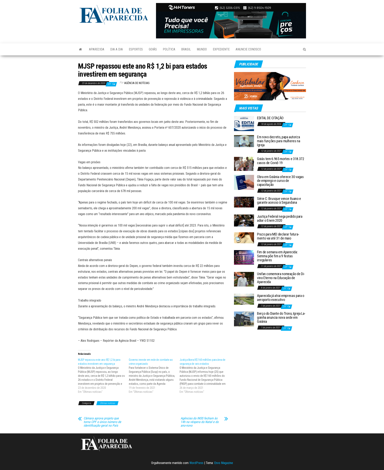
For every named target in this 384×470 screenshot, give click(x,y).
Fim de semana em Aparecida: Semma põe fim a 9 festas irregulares (277, 256)
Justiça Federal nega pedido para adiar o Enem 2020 (279, 218)
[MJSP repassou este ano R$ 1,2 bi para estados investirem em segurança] (103, 376)
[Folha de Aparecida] (80, 49)
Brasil (186, 49)
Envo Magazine (223, 463)
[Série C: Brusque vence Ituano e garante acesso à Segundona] (244, 202)
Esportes (136, 49)
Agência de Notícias (137, 83)
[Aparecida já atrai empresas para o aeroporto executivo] (244, 299)
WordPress (196, 463)
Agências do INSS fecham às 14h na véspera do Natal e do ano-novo (200, 422)
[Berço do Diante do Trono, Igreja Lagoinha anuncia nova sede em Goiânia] (244, 319)
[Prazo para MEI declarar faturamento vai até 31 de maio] (244, 238)
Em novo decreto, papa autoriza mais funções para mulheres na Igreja (278, 141)
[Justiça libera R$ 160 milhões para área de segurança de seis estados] (205, 376)
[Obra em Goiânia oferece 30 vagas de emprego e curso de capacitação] (244, 182)
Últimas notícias (107, 403)
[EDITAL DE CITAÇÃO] (244, 123)
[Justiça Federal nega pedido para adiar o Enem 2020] (244, 220)
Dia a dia (116, 49)
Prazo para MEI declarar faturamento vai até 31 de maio (278, 236)
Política (169, 49)
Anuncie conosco (248, 49)
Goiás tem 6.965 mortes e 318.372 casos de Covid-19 (280, 161)
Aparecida (96, 49)
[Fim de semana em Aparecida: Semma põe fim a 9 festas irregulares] (244, 257)
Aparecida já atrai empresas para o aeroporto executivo (280, 298)
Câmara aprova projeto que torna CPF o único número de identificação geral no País (102, 422)
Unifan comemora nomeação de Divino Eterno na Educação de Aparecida (281, 278)
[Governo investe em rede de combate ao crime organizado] (154, 376)
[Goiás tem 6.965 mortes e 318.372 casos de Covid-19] (244, 163)
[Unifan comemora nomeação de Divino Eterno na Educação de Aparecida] (244, 279)
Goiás (153, 49)
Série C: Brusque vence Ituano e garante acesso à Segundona (279, 200)
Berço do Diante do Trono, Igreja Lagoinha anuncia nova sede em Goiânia (281, 317)
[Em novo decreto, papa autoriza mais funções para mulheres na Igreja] (244, 141)
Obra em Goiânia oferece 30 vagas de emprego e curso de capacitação (280, 181)
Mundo (202, 49)
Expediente (221, 49)
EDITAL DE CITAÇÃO (270, 118)
